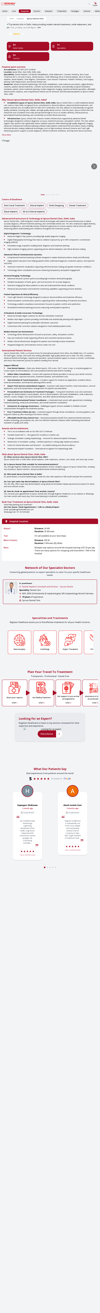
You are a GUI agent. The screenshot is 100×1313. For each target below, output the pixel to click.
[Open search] (89, 4)
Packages (75, 11)
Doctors (37, 11)
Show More (6, 135)
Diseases (48, 11)
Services (87, 11)
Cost (14, 11)
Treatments (61, 11)
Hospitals (25, 11)
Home (4, 11)
